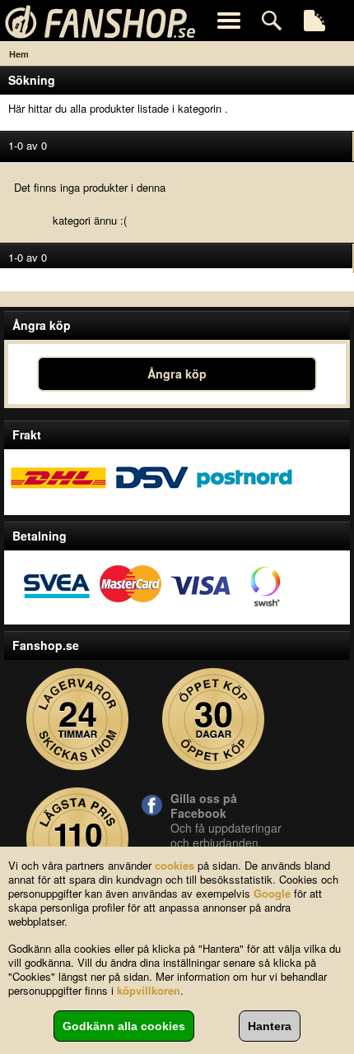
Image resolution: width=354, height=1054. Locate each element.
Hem (19, 54)
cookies (174, 865)
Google (272, 893)
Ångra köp (177, 373)
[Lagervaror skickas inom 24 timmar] (77, 719)
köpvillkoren (148, 990)
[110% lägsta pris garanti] (77, 838)
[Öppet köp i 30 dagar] (213, 719)
